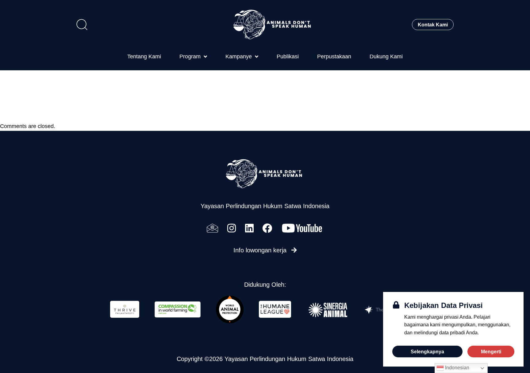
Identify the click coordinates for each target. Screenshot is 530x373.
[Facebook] (267, 228)
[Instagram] (231, 228)
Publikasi (288, 56)
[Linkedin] (249, 228)
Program (190, 56)
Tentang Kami (144, 56)
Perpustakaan (334, 56)
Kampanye (238, 56)
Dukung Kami (386, 56)
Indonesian (456, 367)
